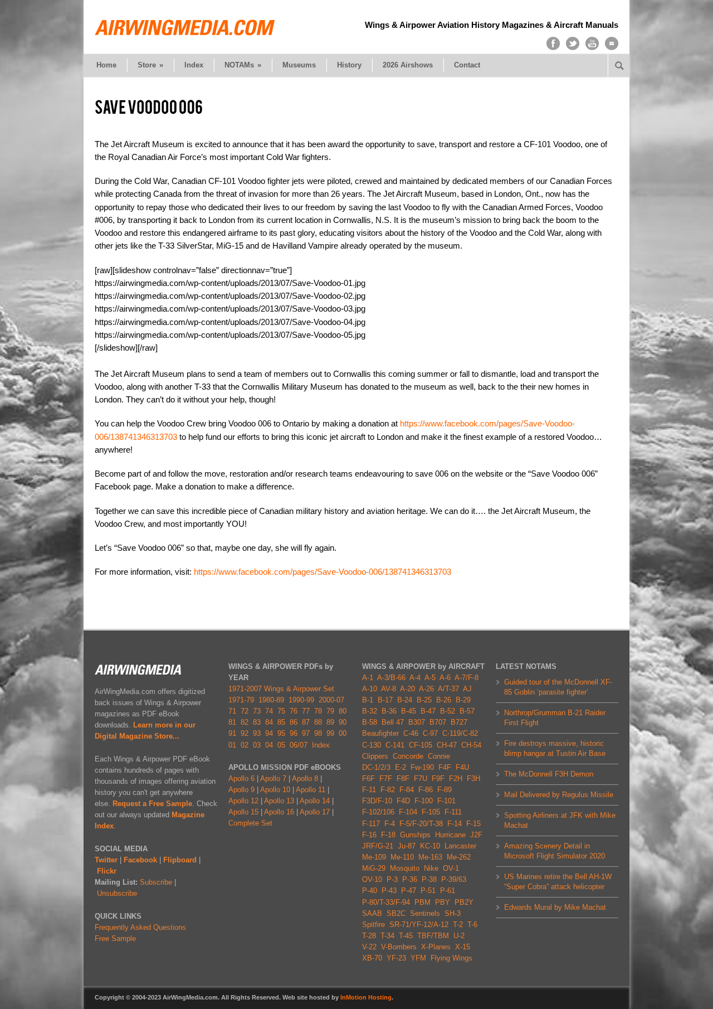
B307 (416, 722)
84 (269, 722)
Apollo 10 (275, 789)
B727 (459, 722)
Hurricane (450, 835)
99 (330, 733)
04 (269, 745)
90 (342, 722)
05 (281, 745)
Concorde (408, 756)
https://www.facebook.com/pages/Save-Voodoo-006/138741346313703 (322, 571)
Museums (299, 65)
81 (232, 722)
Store (150, 65)
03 (257, 745)
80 (342, 711)
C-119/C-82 (460, 733)
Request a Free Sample (152, 803)
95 (281, 733)
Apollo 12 (243, 801)
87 (306, 722)
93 (257, 733)
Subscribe (156, 882)
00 (342, 733)
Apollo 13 (279, 801)
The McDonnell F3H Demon (548, 774)
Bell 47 (393, 722)
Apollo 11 (310, 789)
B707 (437, 722)
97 (306, 733)
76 (293, 711)
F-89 (444, 789)
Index (193, 65)
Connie (439, 756)
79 (330, 711)
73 (257, 711)
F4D (403, 801)
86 (293, 722)
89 (330, 722)
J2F (476, 835)
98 (318, 733)
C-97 (430, 733)
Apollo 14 (315, 801)
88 (318, 722)
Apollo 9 (241, 789)
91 (232, 733)
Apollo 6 (241, 778)
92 (244, 733)
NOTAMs (242, 65)
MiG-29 (373, 868)
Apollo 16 (279, 812)
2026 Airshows (408, 65)
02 (244, 745)
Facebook (140, 860)
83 (257, 722)
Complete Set (250, 823)
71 (232, 711)
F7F (385, 778)
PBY (442, 902)
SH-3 (453, 913)
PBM (422, 902)
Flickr (106, 871)
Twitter (106, 860)
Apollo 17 (315, 812)
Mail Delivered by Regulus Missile (558, 794)
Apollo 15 (243, 812)
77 (306, 711)
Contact (467, 65)
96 (293, 733)
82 (244, 722)
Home (106, 65)
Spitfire (373, 924)
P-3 (392, 879)
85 (281, 722)
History (349, 65)
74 (269, 711)
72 (244, 711)
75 (281, 711)
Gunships (415, 835)
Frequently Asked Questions (140, 927)
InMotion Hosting (366, 997)
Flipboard (180, 860)
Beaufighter (382, 733)
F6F (368, 778)
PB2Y (464, 902)
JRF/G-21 (377, 846)
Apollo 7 (273, 778)
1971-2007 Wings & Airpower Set (281, 689)
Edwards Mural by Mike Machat (555, 907)
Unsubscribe (117, 893)
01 (232, 745)
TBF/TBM (433, 936)
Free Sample (115, 938)
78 (318, 711)
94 (269, 733)
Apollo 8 (305, 778)
